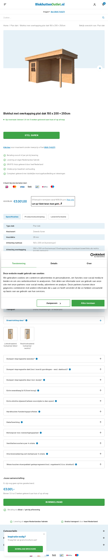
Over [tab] (89, 263)
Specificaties (12, 216)
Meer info (70, 199)
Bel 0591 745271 (58, 12)
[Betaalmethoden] (6, 188)
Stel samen (31, 135)
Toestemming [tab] (18, 263)
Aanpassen (51, 303)
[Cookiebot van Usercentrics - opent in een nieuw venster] (92, 255)
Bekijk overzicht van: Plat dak (92, 25)
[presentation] (100, 68)
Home (5, 25)
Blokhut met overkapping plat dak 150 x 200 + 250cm (42, 25)
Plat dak (14, 25)
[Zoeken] (101, 17)
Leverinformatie (58, 216)
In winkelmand (54, 502)
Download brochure (25, 549)
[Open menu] (5, 4)
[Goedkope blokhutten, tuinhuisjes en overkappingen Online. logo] (49, 5)
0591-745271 (49, 147)
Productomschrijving (35, 216)
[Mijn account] (94, 4)
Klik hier (6, 147)
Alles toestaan (88, 303)
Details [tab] (54, 263)
